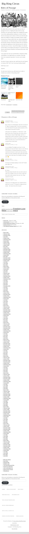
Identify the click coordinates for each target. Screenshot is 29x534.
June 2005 (5, 453)
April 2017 (5, 271)
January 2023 (6, 245)
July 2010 (5, 367)
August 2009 (6, 382)
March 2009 (5, 389)
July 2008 (5, 401)
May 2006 (5, 437)
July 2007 (5, 417)
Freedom (17, 209)
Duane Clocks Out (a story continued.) (4, 87)
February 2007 (6, 425)
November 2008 (6, 395)
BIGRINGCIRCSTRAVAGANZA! (18, 112)
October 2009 (6, 380)
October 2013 (6, 312)
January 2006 (6, 443)
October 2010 (6, 363)
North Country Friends (8, 469)
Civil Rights (3, 209)
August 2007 (6, 416)
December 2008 (6, 394)
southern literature (10, 210)
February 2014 (6, 307)
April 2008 (5, 405)
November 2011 (6, 344)
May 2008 (5, 403)
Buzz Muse (5, 461)
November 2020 (6, 250)
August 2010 (6, 366)
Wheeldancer (6, 470)
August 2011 (6, 349)
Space (15, 211)
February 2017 (6, 273)
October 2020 (6, 252)
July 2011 (5, 350)
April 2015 (5, 290)
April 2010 (5, 371)
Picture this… (6, 220)
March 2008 (5, 406)
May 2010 (5, 370)
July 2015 (5, 287)
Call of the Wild (19, 99)
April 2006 (5, 439)
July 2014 (5, 300)
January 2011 (6, 359)
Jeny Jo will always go (8, 468)
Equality (11, 209)
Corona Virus (8, 209)
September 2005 (7, 448)
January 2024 (6, 242)
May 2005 (5, 454)
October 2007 (6, 413)
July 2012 (5, 333)
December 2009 (6, 377)
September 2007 (7, 415)
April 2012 (5, 337)
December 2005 (6, 444)
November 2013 (6, 311)
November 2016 (6, 276)
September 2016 (7, 278)
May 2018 (5, 264)
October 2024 (6, 238)
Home (3, 489)
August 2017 (6, 269)
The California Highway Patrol (9, 226)
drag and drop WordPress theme (19, 521)
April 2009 (5, 388)
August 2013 (6, 315)
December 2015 (6, 285)
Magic (4, 211)
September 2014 (7, 297)
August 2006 (6, 433)
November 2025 (6, 235)
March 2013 (5, 322)
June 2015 (5, 288)
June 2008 (5, 402)
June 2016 (5, 281)
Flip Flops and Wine (11, 100)
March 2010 (5, 373)
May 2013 (5, 319)
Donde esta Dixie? (18, 86)
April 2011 (5, 354)
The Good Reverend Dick (8, 465)
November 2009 (6, 378)
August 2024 (6, 241)
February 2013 (6, 323)
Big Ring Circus (10, 3)
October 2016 (6, 277)
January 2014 (6, 308)
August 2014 (6, 298)
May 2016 (5, 283)
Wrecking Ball (6, 462)
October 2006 (6, 430)
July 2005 (5, 451)
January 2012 (6, 342)
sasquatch (7, 121)
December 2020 (6, 249)
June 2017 (5, 270)
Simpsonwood (6, 222)
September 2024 (7, 239)
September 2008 (7, 398)
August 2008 (6, 399)
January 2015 (6, 292)
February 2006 (6, 441)
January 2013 (6, 325)
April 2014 (5, 304)
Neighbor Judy (6, 463)
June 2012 (5, 335)
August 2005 (6, 450)
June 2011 (5, 351)
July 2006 (5, 434)
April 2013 (5, 321)
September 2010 (7, 364)
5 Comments (23, 10)
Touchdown (3, 99)
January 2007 (6, 426)
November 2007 (6, 412)
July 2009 (5, 384)
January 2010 (6, 375)
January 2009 (6, 392)
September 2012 (7, 330)
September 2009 (7, 381)
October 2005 (6, 447)
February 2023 (6, 243)
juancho (7, 159)
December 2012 (6, 326)
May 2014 (5, 302)
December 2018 (6, 259)
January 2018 (6, 267)
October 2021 (6, 248)
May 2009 (5, 387)
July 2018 (5, 262)
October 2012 (6, 329)
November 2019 (6, 257)
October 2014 (6, 295)
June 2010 (5, 368)
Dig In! (7, 112)
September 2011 (6, 347)
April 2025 (5, 236)
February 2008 (6, 408)
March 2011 (5, 356)
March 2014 (5, 305)
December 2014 (6, 294)
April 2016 (5, 284)
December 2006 (6, 427)
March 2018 (5, 266)
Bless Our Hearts (7, 459)
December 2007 (6, 410)
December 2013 (6, 309)
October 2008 (6, 396)
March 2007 (5, 423)
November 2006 (6, 429)
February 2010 (6, 374)
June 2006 (5, 436)
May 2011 (5, 353)
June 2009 (5, 385)
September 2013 (7, 314)
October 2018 (6, 260)
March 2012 (5, 339)
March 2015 (5, 291)
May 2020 (5, 256)
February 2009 (6, 391)
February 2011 (6, 357)
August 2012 (6, 332)
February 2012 (6, 340)
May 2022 (5, 246)
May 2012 (5, 336)
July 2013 (5, 316)
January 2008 (6, 409)
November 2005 (6, 446)
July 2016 (5, 280)
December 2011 (6, 343)
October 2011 (6, 346)
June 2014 (5, 301)
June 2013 (5, 318)
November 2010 (6, 361)
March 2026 (5, 232)
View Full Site (14, 528)
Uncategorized (9, 104)
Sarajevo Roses (6, 224)
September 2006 (7, 432)
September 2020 (7, 253)
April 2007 (5, 422)
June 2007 (5, 419)
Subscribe (5, 201)
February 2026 (6, 233)
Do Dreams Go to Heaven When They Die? (11, 87)
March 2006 (5, 440)
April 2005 (5, 455)
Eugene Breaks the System (9, 223)
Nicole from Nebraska (8, 466)
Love (23, 209)
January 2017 (6, 274)
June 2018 (5, 263)
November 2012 (6, 328)
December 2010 (6, 360)
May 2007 (5, 420)
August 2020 (6, 255)
